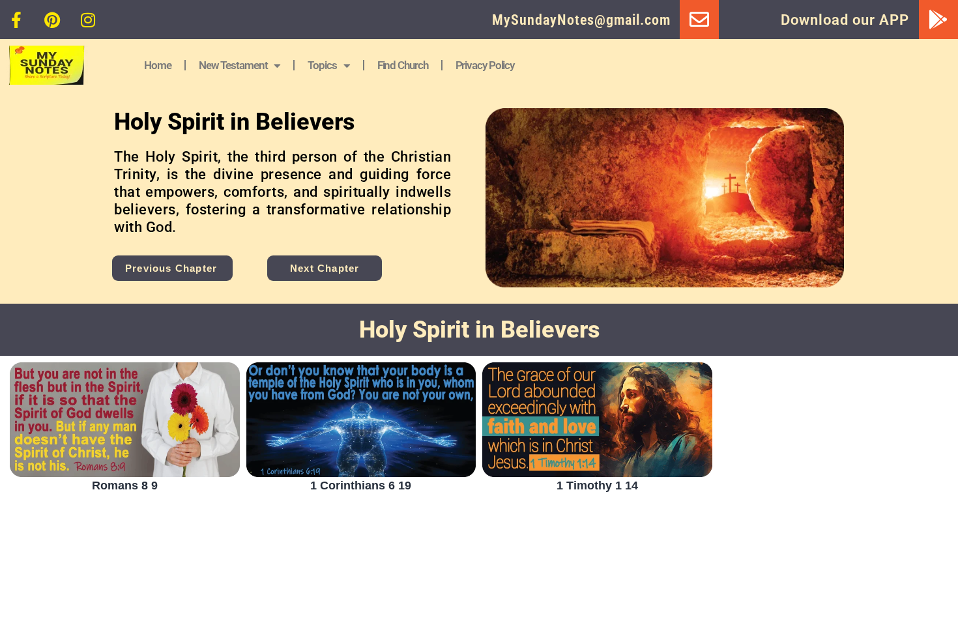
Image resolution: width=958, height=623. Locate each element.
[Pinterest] (52, 19)
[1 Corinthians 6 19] (361, 419)
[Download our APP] (938, 19)
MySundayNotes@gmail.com (581, 20)
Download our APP (845, 20)
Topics (322, 65)
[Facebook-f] (16, 19)
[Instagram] (88, 19)
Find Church (402, 65)
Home (157, 65)
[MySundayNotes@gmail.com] (699, 19)
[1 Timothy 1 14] (597, 419)
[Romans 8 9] (125, 419)
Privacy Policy (485, 65)
